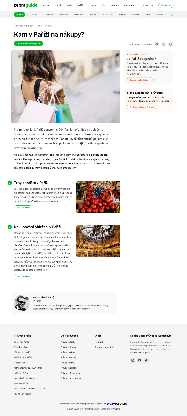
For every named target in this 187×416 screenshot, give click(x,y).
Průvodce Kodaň (68, 347)
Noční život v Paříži (23, 357)
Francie (29, 26)
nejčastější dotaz (138, 54)
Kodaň (57, 5)
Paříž (80, 5)
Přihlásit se (148, 5)
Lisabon (115, 5)
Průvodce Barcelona (70, 373)
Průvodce (18, 26)
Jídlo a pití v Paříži (22, 352)
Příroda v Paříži (21, 383)
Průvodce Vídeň (68, 352)
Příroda (148, 15)
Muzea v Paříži (20, 363)
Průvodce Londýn (69, 357)
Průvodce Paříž (22, 336)
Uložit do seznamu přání (28, 44)
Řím (103, 5)
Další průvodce (69, 336)
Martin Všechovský (43, 297)
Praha (46, 5)
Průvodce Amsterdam (71, 378)
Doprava (35, 15)
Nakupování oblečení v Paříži (37, 227)
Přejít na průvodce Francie (142, 107)
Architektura (107, 15)
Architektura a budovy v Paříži (28, 368)
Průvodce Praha (68, 342)
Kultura (122, 15)
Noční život (79, 15)
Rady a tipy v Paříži (22, 394)
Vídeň (69, 5)
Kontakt (99, 342)
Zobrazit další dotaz (139, 80)
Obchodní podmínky (104, 347)
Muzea (93, 15)
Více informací (23, 208)
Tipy (171, 15)
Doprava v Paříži (21, 342)
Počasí (160, 15)
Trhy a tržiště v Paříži (31, 183)
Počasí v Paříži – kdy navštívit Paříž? (30, 389)
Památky (49, 15)
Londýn (92, 5)
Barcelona (129, 5)
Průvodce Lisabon (69, 368)
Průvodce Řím (67, 363)
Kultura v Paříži (21, 373)
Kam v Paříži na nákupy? (25, 378)
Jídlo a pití (63, 15)
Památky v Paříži (21, 347)
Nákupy (135, 15)
